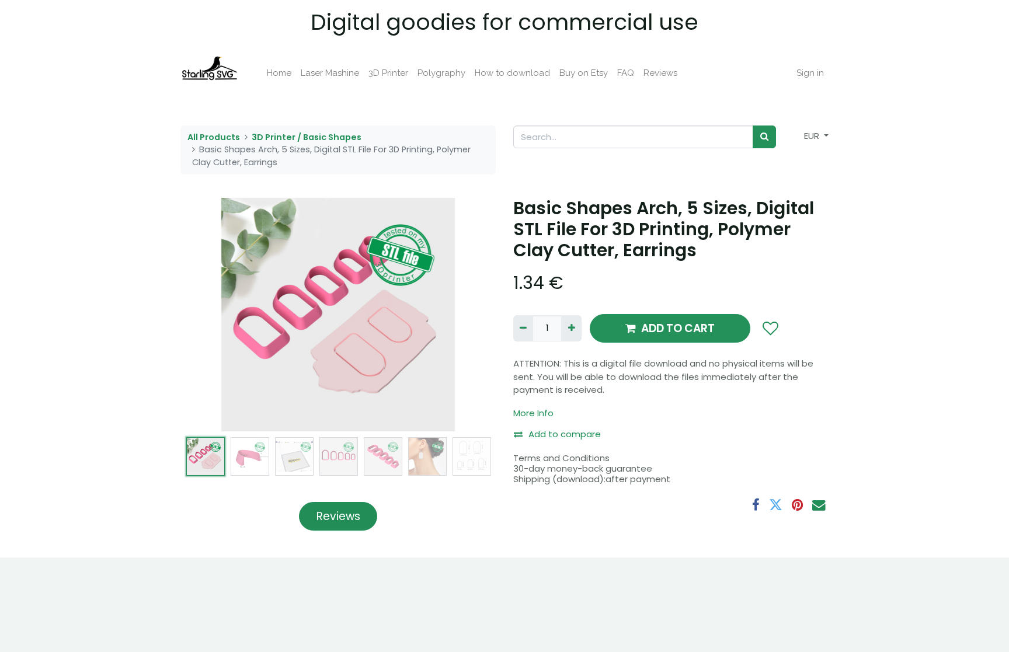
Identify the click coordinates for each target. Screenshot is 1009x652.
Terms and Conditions (561, 458)
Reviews (338, 516)
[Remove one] (523, 328)
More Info (533, 413)
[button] (204, 314)
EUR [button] (813, 136)
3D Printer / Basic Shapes (306, 137)
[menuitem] (279, 73)
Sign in (810, 73)
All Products (213, 137)
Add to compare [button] (564, 434)
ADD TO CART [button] (678, 328)
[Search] (764, 136)
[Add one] (571, 328)
